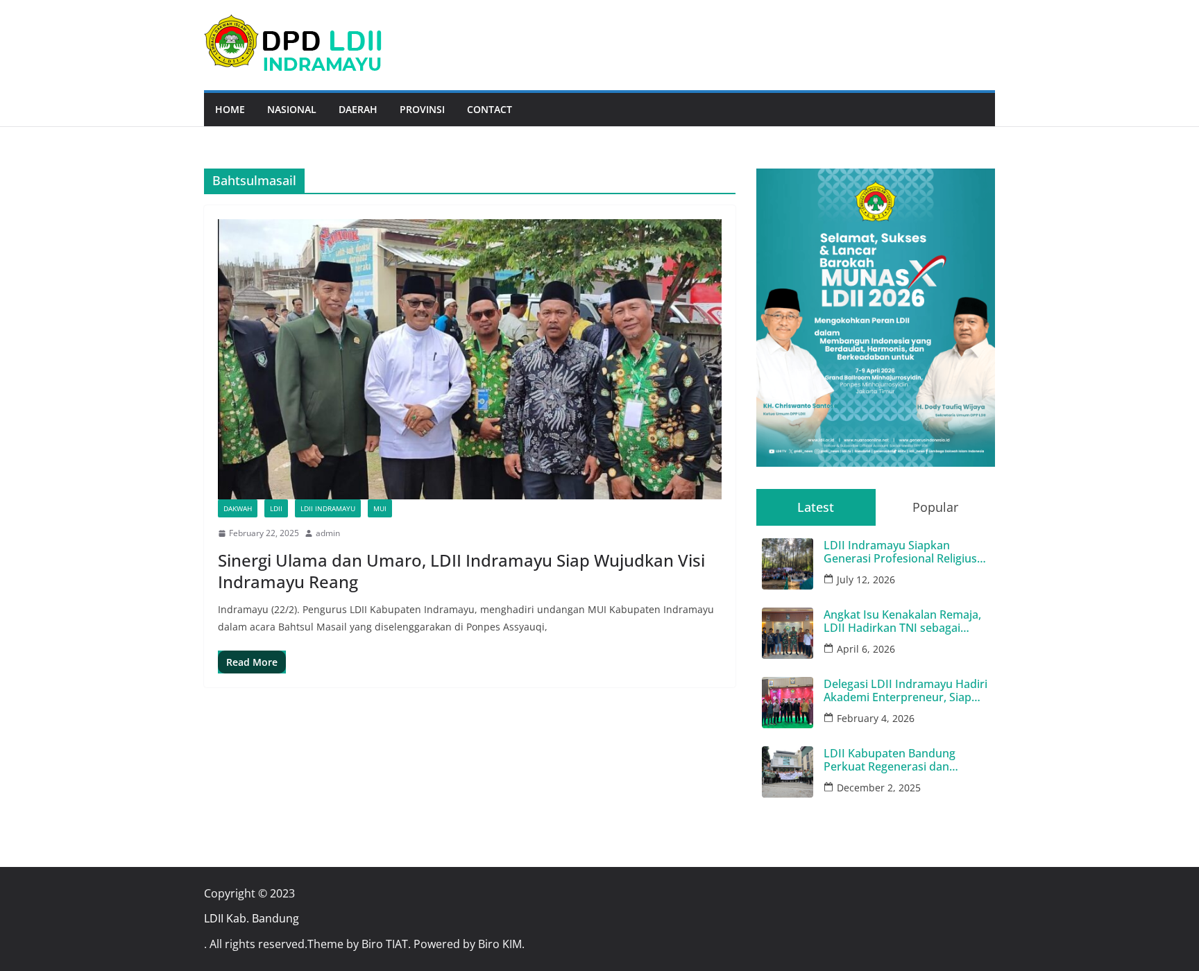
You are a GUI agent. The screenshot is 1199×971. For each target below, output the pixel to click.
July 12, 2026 (866, 579)
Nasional (291, 109)
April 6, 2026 (866, 648)
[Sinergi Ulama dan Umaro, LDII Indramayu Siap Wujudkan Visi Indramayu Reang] (470, 359)
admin (328, 533)
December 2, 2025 (879, 787)
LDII (276, 508)
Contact (489, 109)
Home (230, 109)
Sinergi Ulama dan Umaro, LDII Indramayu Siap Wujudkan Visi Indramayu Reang (461, 571)
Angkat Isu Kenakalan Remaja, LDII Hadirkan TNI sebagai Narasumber (902, 621)
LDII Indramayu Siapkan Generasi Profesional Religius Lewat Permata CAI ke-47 (900, 552)
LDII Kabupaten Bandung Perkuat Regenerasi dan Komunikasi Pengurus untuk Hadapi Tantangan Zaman (898, 760)
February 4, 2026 (876, 718)
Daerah (358, 109)
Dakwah (237, 508)
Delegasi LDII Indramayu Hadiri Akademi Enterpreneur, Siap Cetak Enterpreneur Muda (905, 691)
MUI (379, 508)
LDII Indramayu (327, 508)
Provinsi (422, 109)
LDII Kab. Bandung (251, 918)
